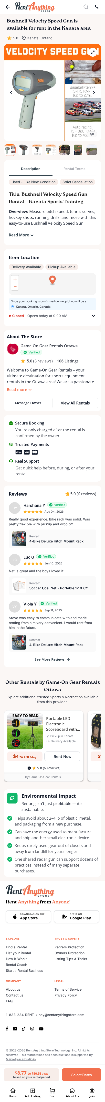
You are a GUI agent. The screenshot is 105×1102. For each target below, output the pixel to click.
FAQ (9, 1001)
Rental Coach (16, 965)
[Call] (96, 6)
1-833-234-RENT (20, 1015)
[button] (52, 92)
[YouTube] (41, 1028)
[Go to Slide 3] (37, 150)
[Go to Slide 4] (51, 150)
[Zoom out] (15, 286)
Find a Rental (16, 947)
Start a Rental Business (24, 970)
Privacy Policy (65, 995)
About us (13, 989)
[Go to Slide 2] (23, 150)
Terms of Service (68, 989)
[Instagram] (32, 1028)
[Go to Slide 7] (92, 150)
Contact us (14, 995)
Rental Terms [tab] (74, 169)
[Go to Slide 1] (10, 150)
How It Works (17, 959)
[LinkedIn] (15, 1028)
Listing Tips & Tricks (70, 959)
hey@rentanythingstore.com (61, 1015)
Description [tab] (31, 169)
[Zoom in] (15, 279)
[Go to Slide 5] (64, 150)
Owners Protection (69, 953)
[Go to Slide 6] (78, 150)
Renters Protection (69, 947)
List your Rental (18, 953)
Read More (19, 235)
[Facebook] (8, 1028)
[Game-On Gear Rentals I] (13, 349)
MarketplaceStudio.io (21, 1059)
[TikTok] (23, 1028)
